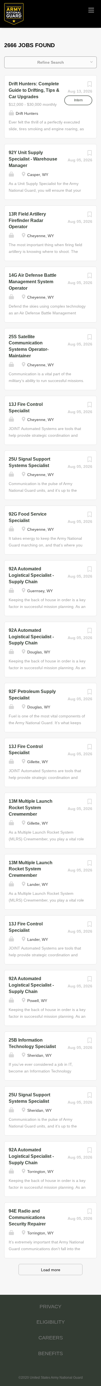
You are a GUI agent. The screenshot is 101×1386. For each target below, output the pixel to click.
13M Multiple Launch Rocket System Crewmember (30, 807)
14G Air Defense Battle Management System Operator (32, 282)
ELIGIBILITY (50, 1322)
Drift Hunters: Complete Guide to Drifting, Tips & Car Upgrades (34, 90)
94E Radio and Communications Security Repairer (27, 1217)
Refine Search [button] (50, 62)
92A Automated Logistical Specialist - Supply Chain (31, 575)
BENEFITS (50, 1353)
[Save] (89, 85)
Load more (50, 1270)
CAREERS (50, 1338)
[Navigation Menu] (91, 10)
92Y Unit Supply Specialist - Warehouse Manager (33, 159)
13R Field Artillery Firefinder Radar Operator (27, 220)
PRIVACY (50, 1306)
